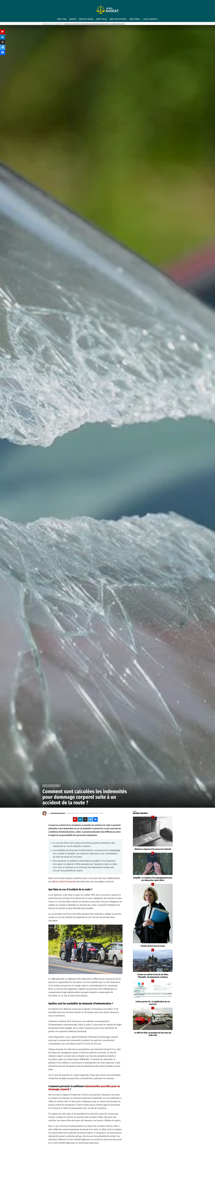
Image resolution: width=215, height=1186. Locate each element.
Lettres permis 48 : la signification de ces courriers (153, 1002)
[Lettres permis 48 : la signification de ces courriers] (153, 990)
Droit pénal (134, 19)
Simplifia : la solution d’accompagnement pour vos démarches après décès (152, 879)
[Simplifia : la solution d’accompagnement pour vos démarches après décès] (153, 864)
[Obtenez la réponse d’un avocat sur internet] (153, 831)
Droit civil (62, 19)
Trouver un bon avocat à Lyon (153, 946)
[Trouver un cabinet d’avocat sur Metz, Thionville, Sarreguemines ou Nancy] (153, 961)
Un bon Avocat (46, 24)
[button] (75, 819)
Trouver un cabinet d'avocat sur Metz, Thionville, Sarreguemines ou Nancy (152, 975)
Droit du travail (86, 19)
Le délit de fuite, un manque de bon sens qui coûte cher (152, 1034)
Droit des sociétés (118, 19)
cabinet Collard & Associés (63, 881)
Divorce (72, 19)
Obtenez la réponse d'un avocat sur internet (152, 849)
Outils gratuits (150, 19)
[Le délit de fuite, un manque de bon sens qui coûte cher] (153, 1019)
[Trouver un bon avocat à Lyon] (153, 913)
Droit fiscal (101, 19)
